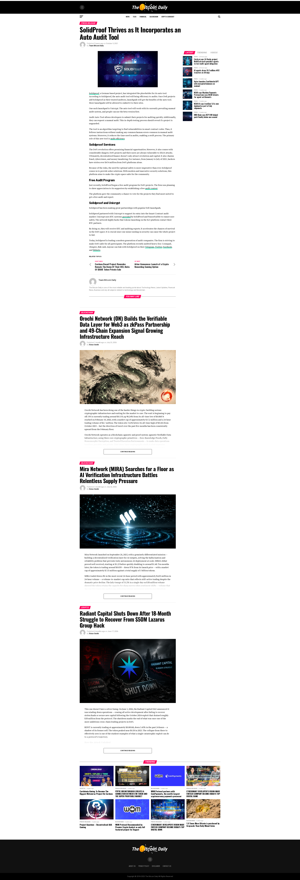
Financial (143, 16)
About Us (132, 866)
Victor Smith (94, 345)
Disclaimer (156, 866)
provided (126, 216)
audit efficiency (117, 138)
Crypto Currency (167, 16)
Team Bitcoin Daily (96, 46)
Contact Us (167, 866)
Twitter (158, 247)
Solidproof (94, 93)
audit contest (151, 188)
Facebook (167, 247)
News (127, 16)
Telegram (149, 247)
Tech (134, 16)
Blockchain (154, 16)
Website (96, 250)
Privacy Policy (143, 866)
